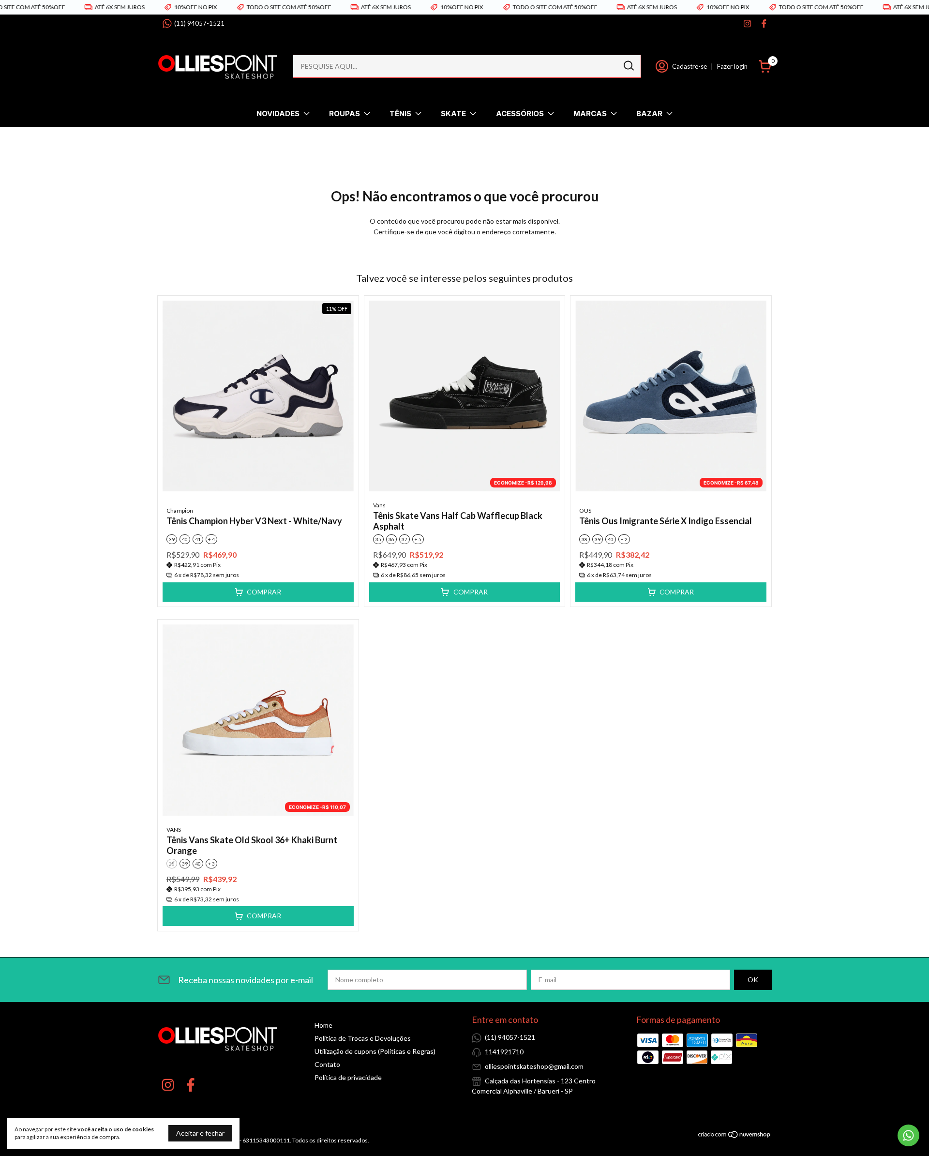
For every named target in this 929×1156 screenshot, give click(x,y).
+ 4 (211, 539)
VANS (173, 829)
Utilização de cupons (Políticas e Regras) (375, 1051)
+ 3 (211, 864)
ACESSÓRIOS (520, 113)
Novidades (278, 113)
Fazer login (732, 66)
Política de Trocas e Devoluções (363, 1038)
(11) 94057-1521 (199, 23)
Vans (379, 505)
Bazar (649, 113)
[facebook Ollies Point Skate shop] (764, 23)
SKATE (453, 113)
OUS (585, 510)
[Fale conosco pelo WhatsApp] (908, 1135)
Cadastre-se (689, 66)
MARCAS (590, 113)
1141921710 (504, 1052)
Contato (327, 1064)
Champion (179, 510)
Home (323, 1025)
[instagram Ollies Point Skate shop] (747, 23)
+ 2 (624, 539)
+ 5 (418, 539)
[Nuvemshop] (735, 1136)
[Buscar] (628, 66)
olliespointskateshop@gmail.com (534, 1066)
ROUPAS (344, 113)
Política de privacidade (348, 1077)
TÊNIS (400, 113)
